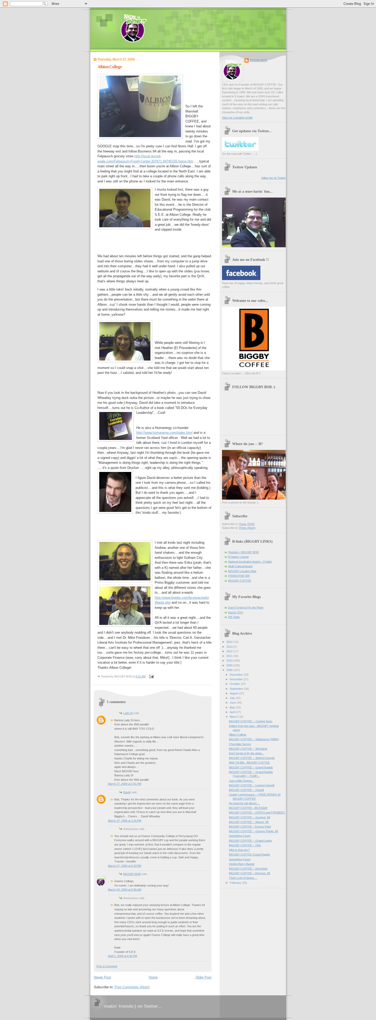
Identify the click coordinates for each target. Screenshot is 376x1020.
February (236, 882)
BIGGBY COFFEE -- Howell (246, 789)
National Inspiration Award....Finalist (250, 561)
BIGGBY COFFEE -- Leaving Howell (251, 785)
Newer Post (102, 977)
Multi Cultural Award (240, 566)
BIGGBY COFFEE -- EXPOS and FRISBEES (257, 812)
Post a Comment (106, 966)
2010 (229, 660)
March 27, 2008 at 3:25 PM (124, 820)
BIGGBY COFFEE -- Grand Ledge (250, 840)
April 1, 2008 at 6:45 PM (122, 955)
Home (153, 977)
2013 (229, 646)
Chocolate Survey (240, 744)
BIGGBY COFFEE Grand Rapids (249, 854)
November (237, 679)
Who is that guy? (239, 849)
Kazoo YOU (235, 612)
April (233, 712)
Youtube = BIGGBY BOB (243, 552)
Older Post (204, 977)
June (233, 702)
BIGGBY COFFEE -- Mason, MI (249, 821)
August (234, 693)
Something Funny (240, 835)
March (234, 716)
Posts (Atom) (247, 527)
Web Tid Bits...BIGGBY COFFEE (249, 762)
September (237, 688)
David (126, 792)
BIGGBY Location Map (242, 571)
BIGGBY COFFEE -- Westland (248, 748)
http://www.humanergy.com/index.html (164, 433)
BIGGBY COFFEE (239, 580)
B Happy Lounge (238, 556)
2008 (229, 670)
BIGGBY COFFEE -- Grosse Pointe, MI (253, 831)
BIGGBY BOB (132, 873)
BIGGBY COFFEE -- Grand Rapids (251, 767)
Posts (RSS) (247, 524)
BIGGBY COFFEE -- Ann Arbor (248, 868)
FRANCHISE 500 (239, 575)
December (237, 674)
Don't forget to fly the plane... (246, 753)
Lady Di (128, 713)
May (233, 707)
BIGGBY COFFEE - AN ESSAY (248, 807)
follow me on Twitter (273, 177)
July (233, 697)
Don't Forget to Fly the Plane (245, 607)
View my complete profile (237, 117)
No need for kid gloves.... (244, 803)
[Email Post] (151, 676)
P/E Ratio (234, 617)
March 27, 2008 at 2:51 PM (124, 783)
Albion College (109, 66)
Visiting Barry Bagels (242, 864)
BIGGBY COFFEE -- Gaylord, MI (249, 817)
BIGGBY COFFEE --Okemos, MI (249, 873)
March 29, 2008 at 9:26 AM (124, 889)
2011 (229, 655)
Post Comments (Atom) (132, 987)
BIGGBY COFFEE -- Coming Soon (250, 721)
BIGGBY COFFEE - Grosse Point (250, 826)
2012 (229, 651)
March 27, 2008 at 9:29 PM (124, 865)
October (235, 683)
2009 (229, 665)
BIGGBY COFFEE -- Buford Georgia (251, 757)
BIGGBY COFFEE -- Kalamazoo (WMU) (254, 739)
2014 (229, 641)
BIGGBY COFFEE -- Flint (245, 845)
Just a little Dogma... (241, 780)
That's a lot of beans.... (243, 877)
